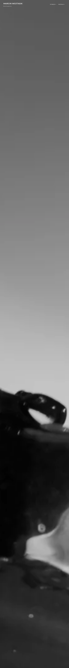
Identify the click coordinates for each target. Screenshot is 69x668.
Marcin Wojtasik (13, 3)
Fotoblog (52, 4)
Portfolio (61, 4)
